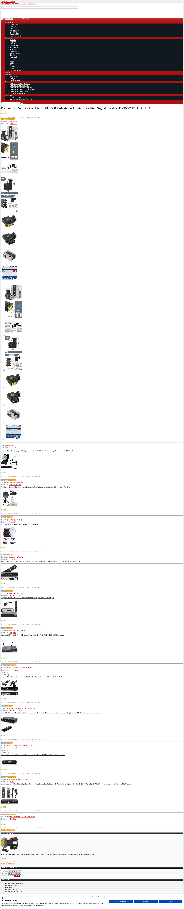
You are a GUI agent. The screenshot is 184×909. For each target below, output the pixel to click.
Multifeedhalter (15, 80)
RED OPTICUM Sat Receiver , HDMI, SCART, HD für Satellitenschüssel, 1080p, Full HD (32, 677)
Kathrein (12, 55)
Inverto (12, 61)
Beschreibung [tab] (9, 445)
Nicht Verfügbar (11, 480)
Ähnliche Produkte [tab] (11, 447)
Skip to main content (8, 2)
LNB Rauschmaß (11, 889)
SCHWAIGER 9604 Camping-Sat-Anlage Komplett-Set (20, 524)
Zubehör (8, 74)
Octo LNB (13, 32)
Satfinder (13, 78)
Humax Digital (15, 53)
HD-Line (13, 49)
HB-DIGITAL (14, 47)
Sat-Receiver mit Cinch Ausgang (21, 88)
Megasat (13, 633)
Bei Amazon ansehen (8, 119)
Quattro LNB (14, 30)
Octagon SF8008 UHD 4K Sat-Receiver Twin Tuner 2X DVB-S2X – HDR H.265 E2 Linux (32, 635)
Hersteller (8, 38)
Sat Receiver (9, 82)
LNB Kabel (14, 76)
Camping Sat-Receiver (17, 93)
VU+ (11, 65)
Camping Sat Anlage (17, 97)
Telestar (12, 43)
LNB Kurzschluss (11, 885)
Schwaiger (13, 51)
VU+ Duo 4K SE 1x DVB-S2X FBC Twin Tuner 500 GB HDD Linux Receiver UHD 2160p (33, 755)
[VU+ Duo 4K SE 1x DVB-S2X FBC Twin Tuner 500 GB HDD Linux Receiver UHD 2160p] (9, 766)
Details (3, 480)
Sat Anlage (9, 95)
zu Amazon (9, 517)
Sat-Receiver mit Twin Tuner (19, 86)
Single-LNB (14, 24)
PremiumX (13, 57)
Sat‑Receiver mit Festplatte (19, 91)
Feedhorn (8, 887)
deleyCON (13, 42)
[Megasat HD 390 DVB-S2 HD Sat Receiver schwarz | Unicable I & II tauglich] (9, 617)
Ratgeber (8, 72)
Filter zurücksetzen (7, 876)
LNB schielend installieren (14, 883)
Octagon (12, 68)
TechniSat (13, 59)
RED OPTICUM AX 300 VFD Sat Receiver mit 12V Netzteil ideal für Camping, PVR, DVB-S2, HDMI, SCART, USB (42, 561)
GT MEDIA (14, 45)
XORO (12, 66)
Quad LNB (13, 28)
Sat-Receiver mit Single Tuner (20, 84)
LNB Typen (9, 22)
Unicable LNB (15, 34)
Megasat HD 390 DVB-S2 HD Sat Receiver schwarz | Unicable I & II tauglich (27, 598)
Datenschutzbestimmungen (99, 897)
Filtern (17, 876)
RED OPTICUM (15, 70)
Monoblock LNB (15, 36)
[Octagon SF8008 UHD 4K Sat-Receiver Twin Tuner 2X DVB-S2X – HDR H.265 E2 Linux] (9, 654)
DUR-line (13, 40)
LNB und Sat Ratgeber (21, 19)
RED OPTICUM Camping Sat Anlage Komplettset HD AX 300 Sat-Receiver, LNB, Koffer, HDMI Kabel (37, 451)
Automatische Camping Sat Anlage (21, 99)
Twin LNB (13, 26)
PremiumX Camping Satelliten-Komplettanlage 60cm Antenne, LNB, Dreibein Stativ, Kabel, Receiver (35, 487)
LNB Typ (4, 871)
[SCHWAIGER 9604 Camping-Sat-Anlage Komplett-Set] (9, 543)
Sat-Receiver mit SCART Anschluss (22, 89)
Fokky (12, 63)
